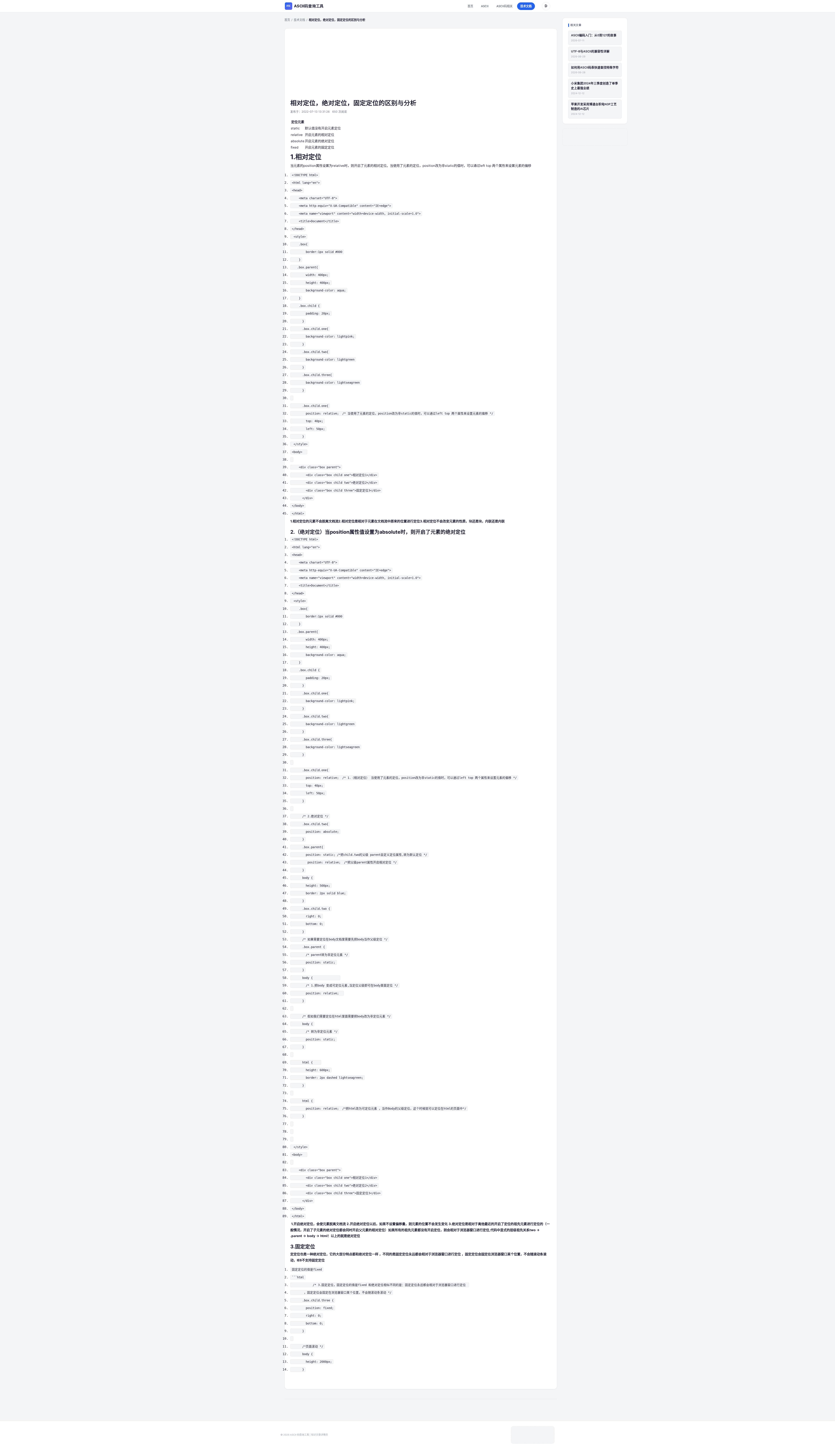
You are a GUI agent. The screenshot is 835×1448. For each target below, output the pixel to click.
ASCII (485, 6)
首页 (470, 6)
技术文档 (526, 6)
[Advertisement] (420, 66)
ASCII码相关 (504, 6)
